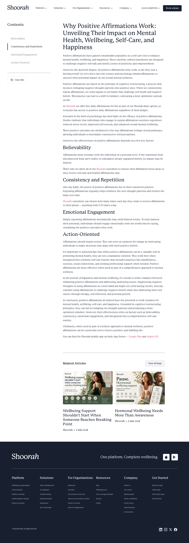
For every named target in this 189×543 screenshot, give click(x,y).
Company (124, 8)
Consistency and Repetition (26, 46)
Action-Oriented (20, 63)
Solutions (58, 8)
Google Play (135, 336)
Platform (40, 8)
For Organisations (81, 8)
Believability (18, 38)
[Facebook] (175, 529)
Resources (105, 8)
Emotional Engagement (24, 55)
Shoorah (70, 106)
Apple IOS (152, 336)
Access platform (149, 8)
